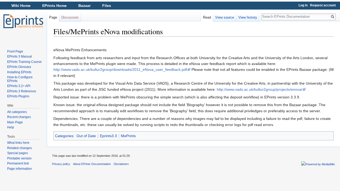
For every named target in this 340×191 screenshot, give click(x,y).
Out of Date (86, 136)
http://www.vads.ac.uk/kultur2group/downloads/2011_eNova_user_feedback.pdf (120, 69)
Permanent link (18, 163)
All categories (17, 112)
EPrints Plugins (18, 96)
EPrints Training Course (24, 62)
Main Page (15, 122)
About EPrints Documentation (92, 164)
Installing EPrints (19, 72)
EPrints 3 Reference (21, 91)
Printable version (19, 158)
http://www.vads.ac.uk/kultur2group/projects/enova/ (259, 89)
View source (224, 17)
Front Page (15, 51)
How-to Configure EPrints (20, 79)
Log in (303, 5)
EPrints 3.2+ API (18, 86)
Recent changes (19, 117)
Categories (64, 136)
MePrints (128, 136)
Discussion (69, 17)
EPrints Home (54, 5)
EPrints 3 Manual (19, 56)
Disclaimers (121, 164)
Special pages (17, 153)
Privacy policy (61, 164)
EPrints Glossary (19, 67)
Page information (19, 169)
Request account (323, 5)
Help (10, 127)
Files (106, 5)
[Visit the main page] (23, 21)
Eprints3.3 (108, 136)
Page (53, 17)
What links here (18, 143)
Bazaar (84, 5)
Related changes (19, 148)
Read (207, 17)
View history (247, 17)
